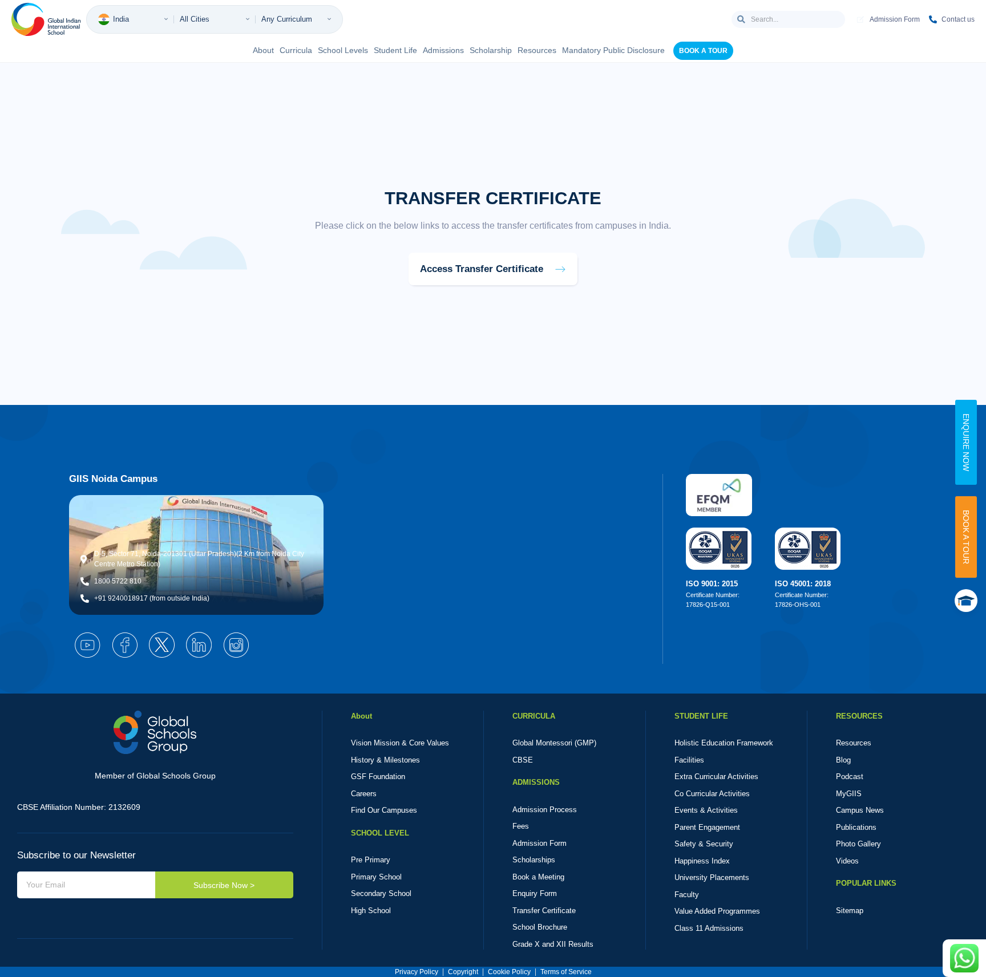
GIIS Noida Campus (113, 478)
